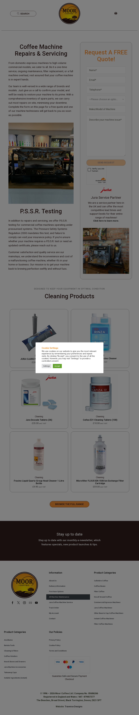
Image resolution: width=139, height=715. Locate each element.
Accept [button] (57, 366)
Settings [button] (46, 366)
